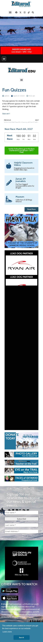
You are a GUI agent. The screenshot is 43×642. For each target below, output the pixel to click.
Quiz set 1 (6, 114)
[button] (10, 12)
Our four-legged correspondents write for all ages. (24, 186)
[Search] (33, 12)
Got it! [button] (21, 637)
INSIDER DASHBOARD (21, 49)
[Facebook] (16, 12)
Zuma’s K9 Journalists (20, 180)
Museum (20, 196)
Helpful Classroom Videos (23, 163)
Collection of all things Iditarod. (24, 201)
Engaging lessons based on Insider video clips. (24, 169)
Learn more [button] (7, 632)
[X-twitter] (20, 12)
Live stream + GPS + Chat (22, 52)
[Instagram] (24, 12)
